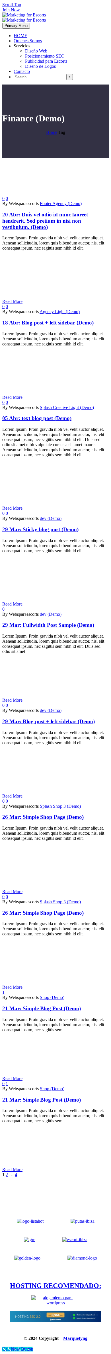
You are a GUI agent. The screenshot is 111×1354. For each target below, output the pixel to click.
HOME (20, 35)
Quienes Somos (28, 40)
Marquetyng (75, 1338)
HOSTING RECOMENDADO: (55, 1285)
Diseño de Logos (40, 66)
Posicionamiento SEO (45, 56)
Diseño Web (36, 50)
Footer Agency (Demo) (61, 203)
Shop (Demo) (52, 997)
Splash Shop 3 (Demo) (60, 806)
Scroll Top (11, 4)
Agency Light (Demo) (60, 311)
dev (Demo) (50, 518)
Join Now (11, 9)
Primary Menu (16, 26)
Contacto (22, 71)
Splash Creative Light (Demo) (67, 407)
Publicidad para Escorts (46, 61)
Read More (12, 301)
